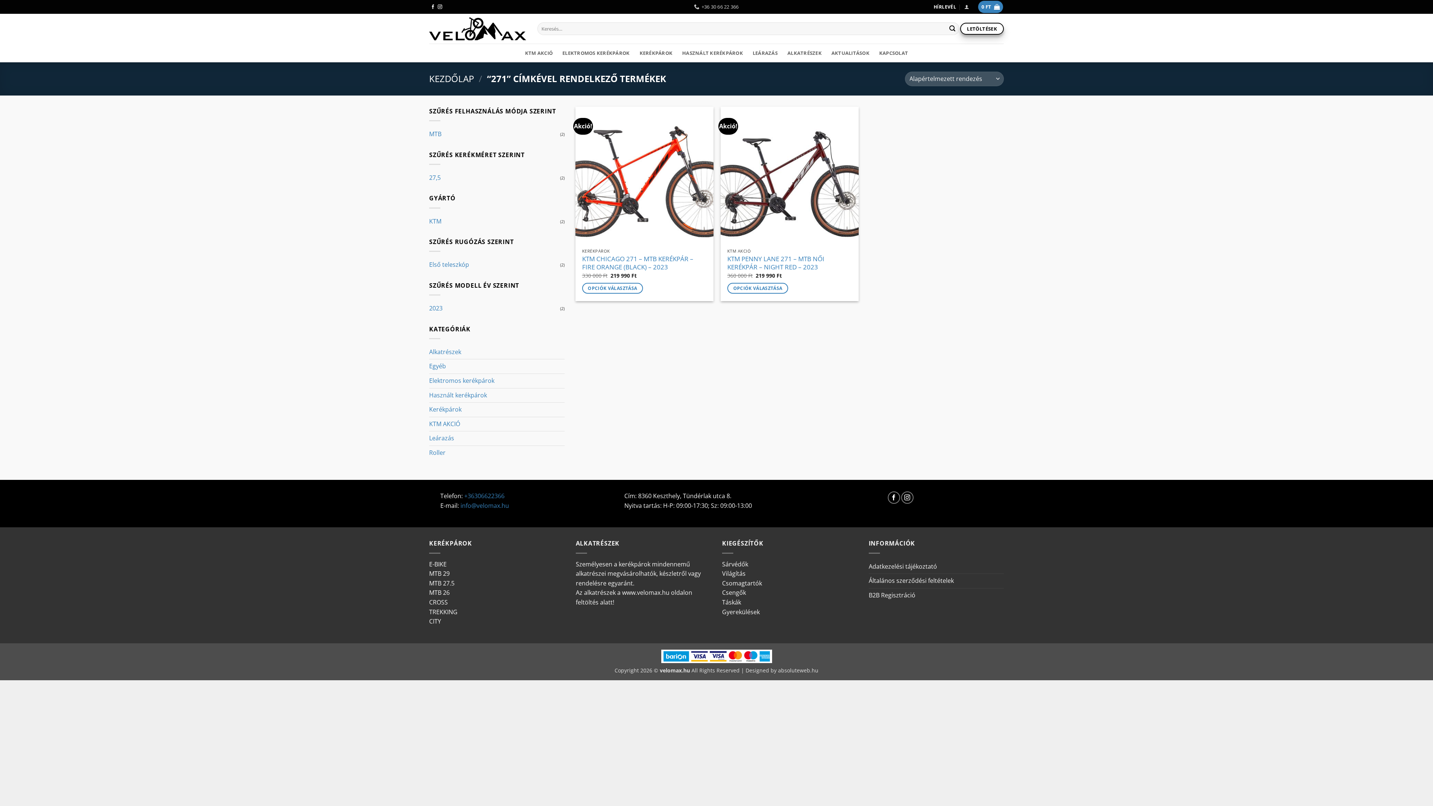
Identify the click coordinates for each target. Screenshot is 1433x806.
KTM (435, 221)
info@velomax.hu (485, 506)
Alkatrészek (804, 53)
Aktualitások (850, 53)
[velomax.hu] (477, 28)
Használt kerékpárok (712, 53)
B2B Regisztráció (892, 595)
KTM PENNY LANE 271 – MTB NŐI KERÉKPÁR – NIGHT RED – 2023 (775, 263)
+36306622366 (484, 496)
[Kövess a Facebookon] (433, 7)
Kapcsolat (893, 53)
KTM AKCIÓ (539, 53)
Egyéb (437, 366)
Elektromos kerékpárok (596, 53)
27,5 (435, 178)
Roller (437, 453)
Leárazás (765, 53)
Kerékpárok (656, 53)
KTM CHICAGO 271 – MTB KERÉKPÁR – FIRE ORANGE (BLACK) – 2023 (637, 263)
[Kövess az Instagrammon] (440, 7)
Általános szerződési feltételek (911, 581)
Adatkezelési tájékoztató (903, 566)
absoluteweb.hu (798, 670)
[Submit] (952, 28)
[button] (966, 7)
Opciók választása (612, 288)
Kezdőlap (451, 78)
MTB (435, 134)
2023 (436, 308)
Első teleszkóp (449, 264)
